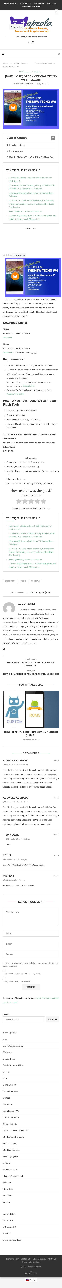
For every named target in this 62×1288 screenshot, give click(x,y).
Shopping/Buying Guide (13, 1176)
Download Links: (17, 145)
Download (7, 337)
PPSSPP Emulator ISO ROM (15, 1130)
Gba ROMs (7, 1104)
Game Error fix (9, 1085)
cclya (7, 855)
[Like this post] (33, 592)
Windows (7, 1202)
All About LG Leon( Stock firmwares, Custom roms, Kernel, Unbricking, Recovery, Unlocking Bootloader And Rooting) (31, 203)
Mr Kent (8, 876)
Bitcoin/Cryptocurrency (13, 1046)
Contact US (8, 1220)
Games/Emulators (10, 1091)
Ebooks (6, 1072)
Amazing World (10, 1033)
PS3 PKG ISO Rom (11, 1150)
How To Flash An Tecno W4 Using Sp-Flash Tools (31, 157)
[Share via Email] (49, 592)
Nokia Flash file (10, 1124)
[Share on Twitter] (40, 592)
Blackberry (7, 1052)
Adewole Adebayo (15, 760)
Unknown (12, 835)
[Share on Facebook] (36, 592)
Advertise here (19, 256)
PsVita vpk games (10, 1156)
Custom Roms (9, 1059)
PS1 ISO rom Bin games (13, 1137)
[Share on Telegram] (46, 592)
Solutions (7, 1182)
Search (6, 1014)
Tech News (7, 1195)
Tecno (23, 581)
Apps (5, 1039)
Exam (5, 1078)
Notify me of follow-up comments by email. (22, 974)
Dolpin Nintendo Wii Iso (13, 1065)
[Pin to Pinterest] (43, 592)
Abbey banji (27, 84)
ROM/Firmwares (21, 63)
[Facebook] (28, 42)
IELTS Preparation (11, 1117)
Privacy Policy (9, 1214)
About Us (7, 1233)
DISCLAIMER (9, 1227)
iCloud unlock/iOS (11, 1111)
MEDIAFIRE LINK (16, 394)
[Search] (58, 54)
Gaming (6, 1098)
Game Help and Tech (12, 1240)
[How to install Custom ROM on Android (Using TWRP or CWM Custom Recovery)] (31, 709)
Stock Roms (10, 581)
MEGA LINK (28, 386)
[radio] (19, 502)
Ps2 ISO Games (9, 1143)
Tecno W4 (35, 581)
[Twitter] (33, 42)
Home (5, 63)
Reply (56, 760)
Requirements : (16, 151)
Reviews (6, 1163)
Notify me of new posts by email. (17, 981)
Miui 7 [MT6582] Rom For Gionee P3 (25, 211)
